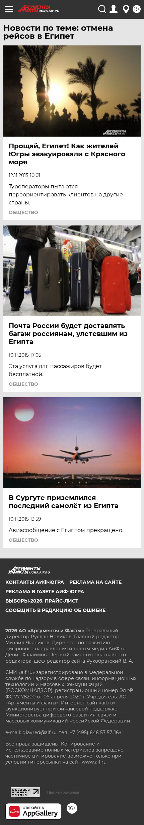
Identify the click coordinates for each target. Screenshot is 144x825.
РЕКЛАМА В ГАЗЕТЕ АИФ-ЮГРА (44, 592)
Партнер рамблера (63, 792)
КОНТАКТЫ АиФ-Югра (34, 582)
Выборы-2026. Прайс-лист (41, 601)
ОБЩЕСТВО (23, 212)
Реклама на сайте (95, 582)
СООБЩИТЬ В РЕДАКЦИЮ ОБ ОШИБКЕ (55, 610)
